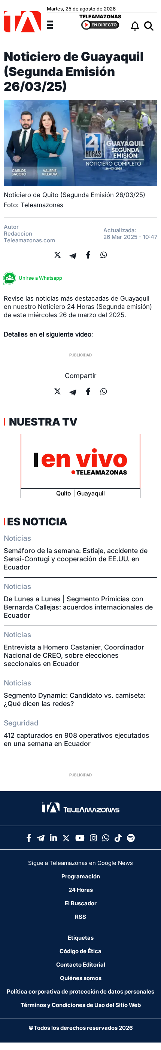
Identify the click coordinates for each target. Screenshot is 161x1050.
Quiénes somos (80, 978)
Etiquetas (81, 937)
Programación (80, 876)
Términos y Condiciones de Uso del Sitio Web (81, 1004)
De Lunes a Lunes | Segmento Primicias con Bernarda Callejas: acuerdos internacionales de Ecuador (78, 607)
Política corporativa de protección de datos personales (80, 991)
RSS (80, 916)
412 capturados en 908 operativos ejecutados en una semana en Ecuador (76, 739)
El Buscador (81, 903)
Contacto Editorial (80, 964)
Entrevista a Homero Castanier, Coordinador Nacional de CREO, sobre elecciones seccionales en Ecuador (74, 655)
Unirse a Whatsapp (40, 278)
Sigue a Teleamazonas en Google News (80, 862)
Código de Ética (80, 951)
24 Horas (81, 889)
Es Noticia (37, 521)
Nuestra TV (42, 421)
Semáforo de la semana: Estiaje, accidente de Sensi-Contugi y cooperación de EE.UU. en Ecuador (76, 559)
